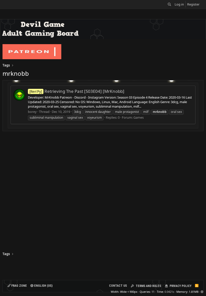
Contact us (118, 285)
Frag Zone (19, 285)
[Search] (169, 4)
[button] (202, 291)
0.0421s (169, 291)
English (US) (43, 285)
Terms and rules (148, 286)
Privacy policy (180, 286)
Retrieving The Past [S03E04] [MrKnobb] (76, 91)
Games (138, 117)
